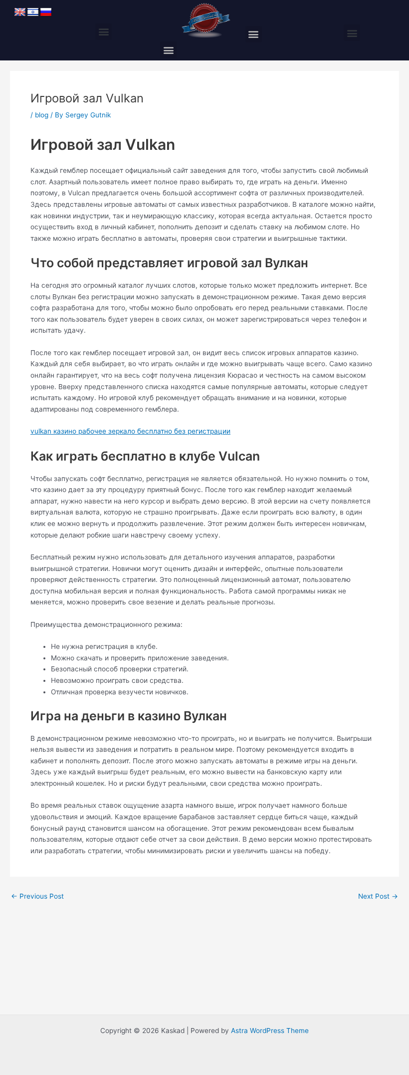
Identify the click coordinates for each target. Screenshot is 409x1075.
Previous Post (37, 896)
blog (41, 115)
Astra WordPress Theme (270, 1031)
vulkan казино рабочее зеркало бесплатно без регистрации (130, 431)
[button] (103, 31)
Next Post (378, 896)
